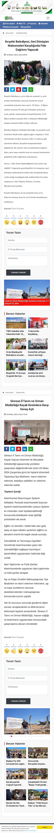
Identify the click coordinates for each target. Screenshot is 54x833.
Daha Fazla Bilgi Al (31, 830)
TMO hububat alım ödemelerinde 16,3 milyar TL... (15, 334)
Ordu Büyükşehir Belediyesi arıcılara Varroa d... (15, 355)
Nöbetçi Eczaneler (11, 27)
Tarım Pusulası (17, 208)
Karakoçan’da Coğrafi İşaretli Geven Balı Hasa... (15, 785)
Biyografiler (26, 27)
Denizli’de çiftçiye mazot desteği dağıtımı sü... (37, 355)
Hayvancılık (20, 392)
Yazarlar (33, 24)
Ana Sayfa (9, 33)
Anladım (44, 827)
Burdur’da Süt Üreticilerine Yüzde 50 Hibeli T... (15, 806)
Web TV (21, 24)
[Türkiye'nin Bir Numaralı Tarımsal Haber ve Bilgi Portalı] (9, 18)
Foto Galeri (10, 24)
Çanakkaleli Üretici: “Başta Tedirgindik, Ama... (37, 785)
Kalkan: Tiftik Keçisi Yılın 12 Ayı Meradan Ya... (38, 806)
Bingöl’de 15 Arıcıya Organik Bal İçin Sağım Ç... (15, 376)
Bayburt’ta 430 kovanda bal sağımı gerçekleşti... (15, 764)
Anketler (44, 24)
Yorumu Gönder (18, 272)
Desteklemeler (21, 33)
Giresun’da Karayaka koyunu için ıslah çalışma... (37, 764)
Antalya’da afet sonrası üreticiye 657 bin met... (36, 376)
